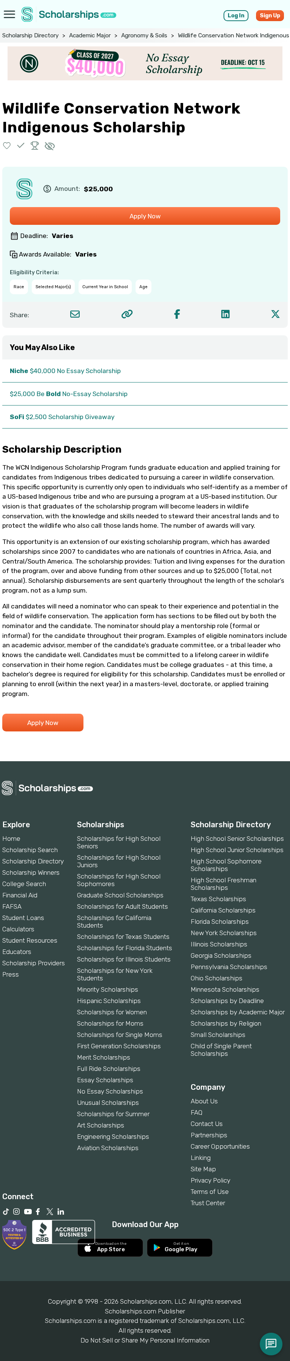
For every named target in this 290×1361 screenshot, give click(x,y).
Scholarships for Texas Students (123, 936)
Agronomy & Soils (144, 35)
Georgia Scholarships (221, 955)
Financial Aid (19, 895)
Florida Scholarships (220, 921)
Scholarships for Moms (110, 1023)
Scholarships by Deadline (227, 1001)
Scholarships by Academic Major (238, 1012)
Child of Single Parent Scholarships (221, 1049)
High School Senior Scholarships (237, 838)
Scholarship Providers (33, 963)
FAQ (196, 1112)
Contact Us (207, 1124)
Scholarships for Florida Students (124, 948)
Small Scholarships (218, 1034)
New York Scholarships (224, 933)
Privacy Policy (210, 1180)
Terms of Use (210, 1191)
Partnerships (209, 1135)
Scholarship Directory (30, 35)
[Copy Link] (127, 314)
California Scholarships (223, 910)
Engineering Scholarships (113, 1136)
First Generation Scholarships (119, 1046)
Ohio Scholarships (216, 978)
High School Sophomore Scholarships (226, 865)
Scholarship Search (30, 850)
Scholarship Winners (31, 872)
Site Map (203, 1169)
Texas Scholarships (218, 899)
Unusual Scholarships (108, 1102)
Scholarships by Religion (226, 1023)
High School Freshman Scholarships (223, 883)
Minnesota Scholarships (225, 989)
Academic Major (90, 35)
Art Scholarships (100, 1125)
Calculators (18, 929)
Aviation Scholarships (108, 1148)
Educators (16, 951)
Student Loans (23, 918)
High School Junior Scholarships (237, 850)
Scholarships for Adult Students (122, 906)
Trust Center (208, 1203)
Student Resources (29, 940)
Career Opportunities (220, 1146)
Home (11, 838)
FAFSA (12, 906)
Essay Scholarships (105, 1080)
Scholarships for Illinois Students (124, 959)
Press (10, 974)
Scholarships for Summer (113, 1114)
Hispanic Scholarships (109, 1001)
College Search (24, 884)
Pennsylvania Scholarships (229, 967)
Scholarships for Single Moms (119, 1034)
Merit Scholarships (103, 1057)
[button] (7, 145)
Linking (201, 1157)
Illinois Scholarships (219, 944)
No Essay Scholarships (110, 1091)
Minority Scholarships (107, 989)
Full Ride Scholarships (108, 1068)
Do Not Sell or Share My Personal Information (145, 1340)
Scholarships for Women (112, 1012)
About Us (204, 1101)
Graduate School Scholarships (120, 895)
